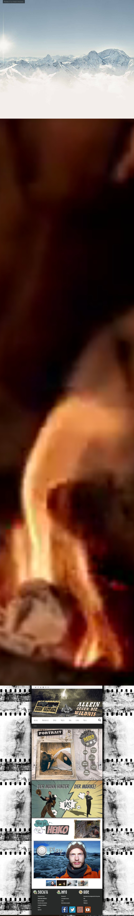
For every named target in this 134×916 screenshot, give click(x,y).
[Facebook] (38, 687)
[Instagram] (45, 687)
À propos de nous (41, 896)
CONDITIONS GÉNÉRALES (42, 898)
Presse (85, 720)
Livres (77, 720)
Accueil (36, 720)
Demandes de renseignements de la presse (92, 896)
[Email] (48, 687)
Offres (54, 720)
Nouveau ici (45, 720)
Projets (63, 720)
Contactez (85, 901)
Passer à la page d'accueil (14, 2)
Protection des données (42, 903)
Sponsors (39, 910)
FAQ (84, 898)
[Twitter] (35, 687)
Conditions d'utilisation (42, 905)
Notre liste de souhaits (65, 903)
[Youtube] (40, 687)
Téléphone (86, 903)
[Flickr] (43, 687)
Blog (70, 720)
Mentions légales (41, 901)
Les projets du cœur (65, 898)
